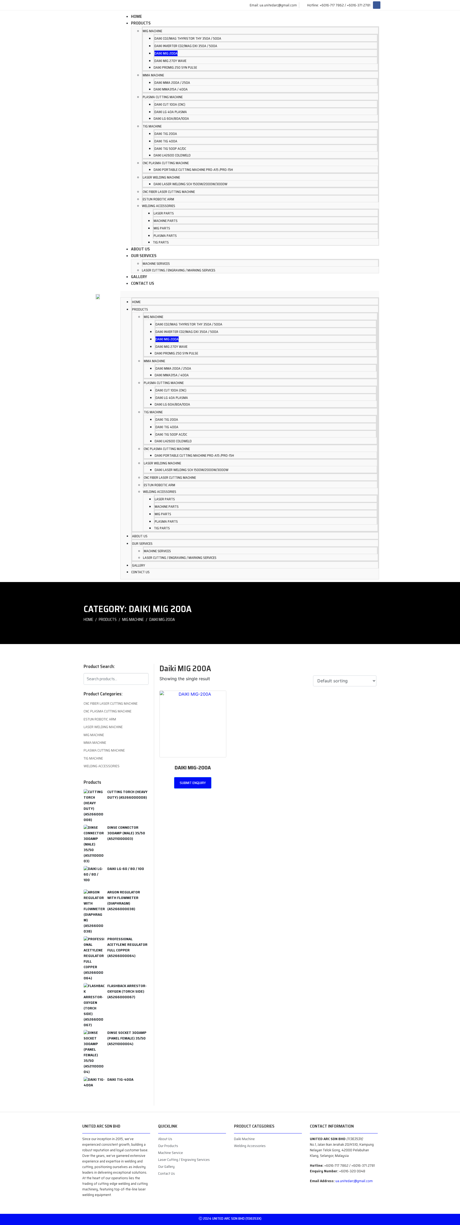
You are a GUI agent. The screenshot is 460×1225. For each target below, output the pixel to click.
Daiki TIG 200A (165, 134)
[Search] (144, 678)
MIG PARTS (162, 228)
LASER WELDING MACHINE (161, 177)
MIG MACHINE (152, 31)
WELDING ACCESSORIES (158, 206)
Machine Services (156, 263)
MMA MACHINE (153, 75)
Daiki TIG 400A (165, 141)
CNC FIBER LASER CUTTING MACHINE (169, 192)
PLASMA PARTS (165, 235)
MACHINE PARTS (166, 221)
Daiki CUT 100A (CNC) (169, 104)
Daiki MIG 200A (166, 53)
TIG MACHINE (152, 126)
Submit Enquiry (193, 783)
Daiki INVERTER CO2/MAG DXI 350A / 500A (185, 46)
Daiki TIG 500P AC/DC (170, 148)
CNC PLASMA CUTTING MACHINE (166, 163)
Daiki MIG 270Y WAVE (170, 61)
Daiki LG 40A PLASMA (170, 112)
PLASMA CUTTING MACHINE (163, 97)
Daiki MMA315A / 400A (171, 89)
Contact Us (142, 283)
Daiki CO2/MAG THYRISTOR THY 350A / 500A (187, 38)
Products (141, 23)
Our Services (144, 255)
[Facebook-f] (376, 5)
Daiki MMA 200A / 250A (172, 82)
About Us (140, 249)
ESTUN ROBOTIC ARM (158, 199)
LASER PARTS (164, 213)
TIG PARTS (161, 242)
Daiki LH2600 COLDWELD (172, 155)
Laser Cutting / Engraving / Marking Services (178, 270)
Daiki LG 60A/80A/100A (171, 118)
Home (136, 16)
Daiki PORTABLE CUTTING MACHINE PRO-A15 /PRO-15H (193, 169)
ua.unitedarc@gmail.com (354, 1181)
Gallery (139, 276)
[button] (249, 294)
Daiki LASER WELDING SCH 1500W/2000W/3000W (190, 184)
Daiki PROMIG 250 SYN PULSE (175, 67)
